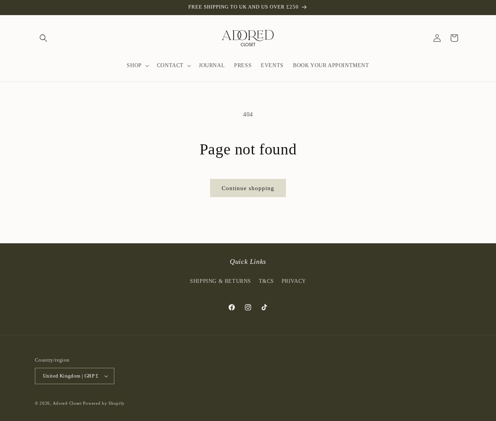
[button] (43, 38)
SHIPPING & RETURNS (220, 281)
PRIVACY (294, 281)
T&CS (266, 281)
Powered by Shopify (104, 403)
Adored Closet (67, 403)
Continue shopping (248, 188)
